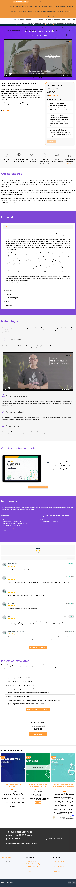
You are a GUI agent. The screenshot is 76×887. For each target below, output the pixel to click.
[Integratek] (2, 20)
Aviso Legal (56, 864)
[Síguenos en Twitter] (7, 861)
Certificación (31, 869)
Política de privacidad (59, 866)
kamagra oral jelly (63, 1)
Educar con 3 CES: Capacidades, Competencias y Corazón (38, 785)
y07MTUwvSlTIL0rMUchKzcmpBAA (18, 11)
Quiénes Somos (32, 861)
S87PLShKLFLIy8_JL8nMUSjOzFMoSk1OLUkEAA (64, 6)
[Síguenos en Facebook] (2, 861)
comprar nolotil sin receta (53, 1)
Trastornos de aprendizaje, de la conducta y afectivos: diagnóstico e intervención (63, 786)
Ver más (69, 163)
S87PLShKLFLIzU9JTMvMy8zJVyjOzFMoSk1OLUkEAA (39, 6)
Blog (33, 19)
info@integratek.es (6, 857)
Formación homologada (18, 19)
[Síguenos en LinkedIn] (9, 861)
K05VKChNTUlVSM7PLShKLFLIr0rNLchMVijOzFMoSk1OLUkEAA (55, 11)
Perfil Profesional (16, 529)
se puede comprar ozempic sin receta (18, 6)
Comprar (38, 734)
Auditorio (28, 19)
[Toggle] (4, 226)
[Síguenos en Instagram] (4, 861)
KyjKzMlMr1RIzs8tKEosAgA (33, 11)
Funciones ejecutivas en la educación (12, 785)
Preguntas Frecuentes (59, 861)
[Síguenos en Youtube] (11, 861)
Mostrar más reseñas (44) (38, 647)
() (10, 110)
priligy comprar (72, 1)
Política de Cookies (58, 869)
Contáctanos (57, 871)
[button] (31, 2)
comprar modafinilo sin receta (40, 1)
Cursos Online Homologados (35, 864)
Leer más (38, 802)
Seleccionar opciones (12, 809)
